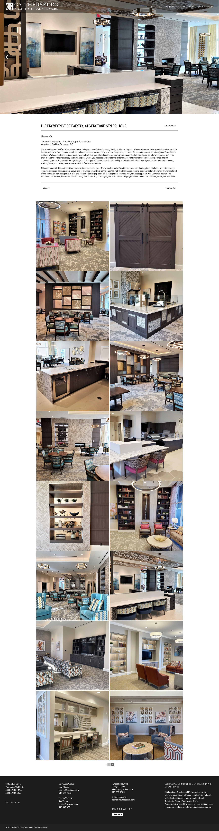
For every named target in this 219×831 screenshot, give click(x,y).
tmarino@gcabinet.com (69, 790)
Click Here (117, 814)
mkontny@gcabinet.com (122, 789)
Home (153, 6)
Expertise (182, 6)
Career (210, 6)
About (160, 6)
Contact (201, 6)
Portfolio (170, 6)
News (192, 6)
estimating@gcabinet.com (123, 800)
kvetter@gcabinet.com (68, 804)
